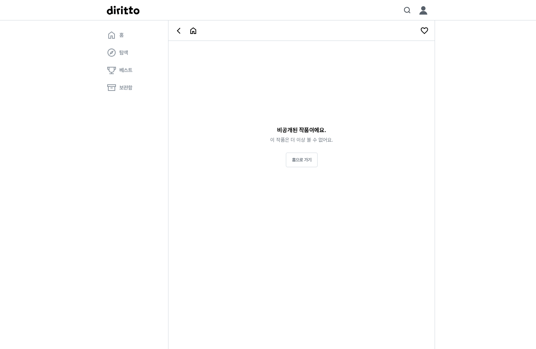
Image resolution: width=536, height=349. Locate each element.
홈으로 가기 (301, 159)
